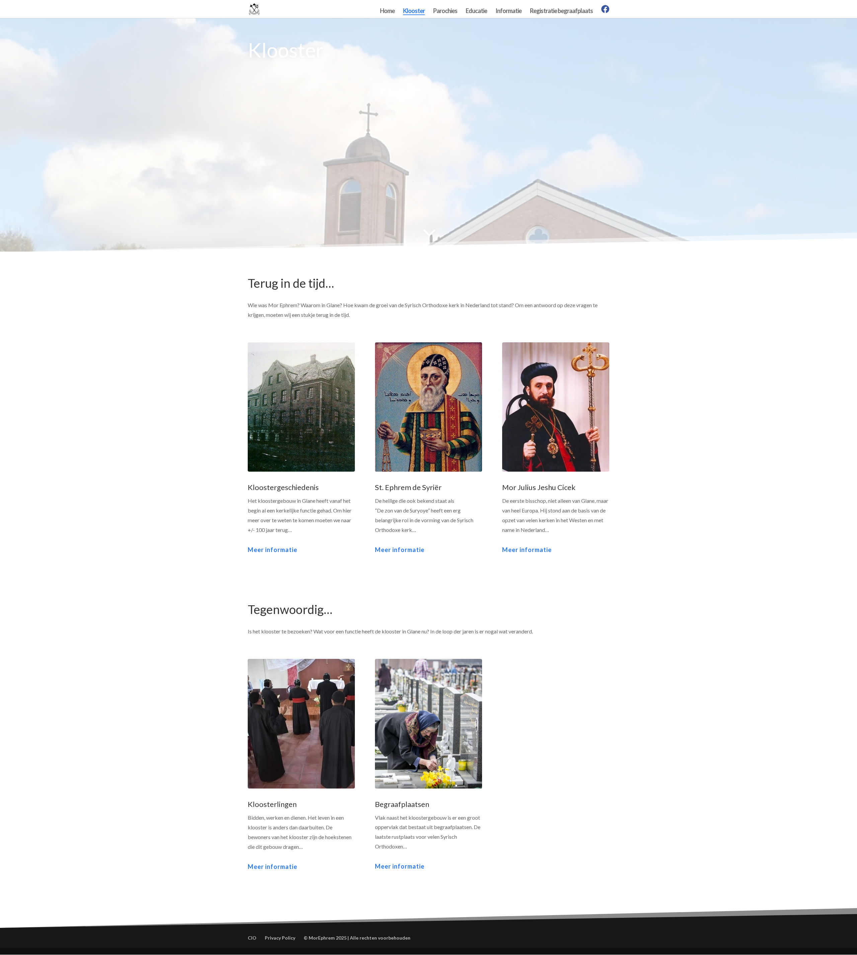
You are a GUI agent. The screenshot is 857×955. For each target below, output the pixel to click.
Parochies (445, 11)
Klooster (414, 11)
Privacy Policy (280, 938)
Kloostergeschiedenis (283, 487)
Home (387, 11)
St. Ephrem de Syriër (408, 487)
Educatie (476, 11)
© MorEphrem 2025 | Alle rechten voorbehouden (357, 938)
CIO (252, 938)
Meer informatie (272, 549)
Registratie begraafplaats (561, 11)
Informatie (508, 11)
